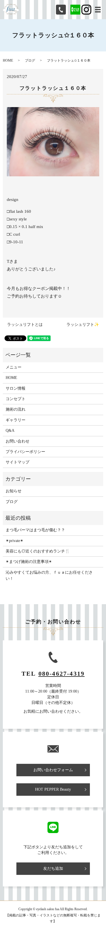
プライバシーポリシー (25, 452)
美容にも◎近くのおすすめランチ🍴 (38, 551)
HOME (8, 60)
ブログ (30, 60)
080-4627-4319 (61, 673)
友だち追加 (53, 868)
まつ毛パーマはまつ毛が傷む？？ (35, 530)
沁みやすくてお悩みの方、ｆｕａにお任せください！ (49, 575)
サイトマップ (17, 462)
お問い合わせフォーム (53, 770)
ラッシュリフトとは (25, 324)
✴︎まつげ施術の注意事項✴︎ (29, 562)
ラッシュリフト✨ (82, 324)
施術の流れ (15, 409)
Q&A (10, 430)
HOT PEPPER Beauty (53, 789)
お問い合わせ (17, 441)
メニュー (13, 367)
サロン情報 (15, 388)
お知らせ (13, 491)
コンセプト (15, 399)
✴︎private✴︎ (14, 541)
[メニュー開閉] (98, 9)
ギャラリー (15, 420)
